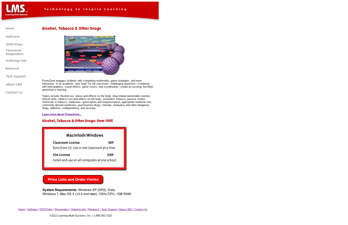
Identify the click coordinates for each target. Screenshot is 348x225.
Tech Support (110, 209)
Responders (62, 209)
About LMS (125, 209)
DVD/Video (46, 209)
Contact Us (140, 209)
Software (32, 209)
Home (21, 209)
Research (93, 209)
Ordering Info (78, 209)
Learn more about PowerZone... (62, 114)
